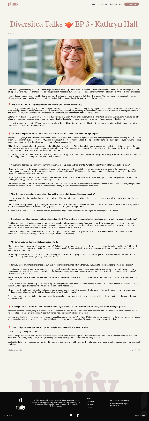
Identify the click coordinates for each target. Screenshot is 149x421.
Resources (90, 405)
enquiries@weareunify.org (119, 400)
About (89, 398)
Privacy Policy (140, 415)
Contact (89, 408)
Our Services (91, 401)
